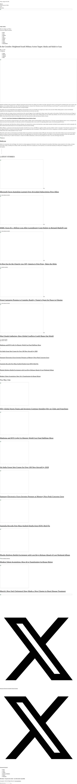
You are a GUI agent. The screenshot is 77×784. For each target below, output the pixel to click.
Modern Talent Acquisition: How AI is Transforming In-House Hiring (20, 376)
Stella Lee (3, 50)
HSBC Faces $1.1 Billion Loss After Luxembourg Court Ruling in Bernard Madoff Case (33, 228)
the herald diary (18, 781)
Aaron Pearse (4, 267)
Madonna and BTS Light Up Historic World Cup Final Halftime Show (20, 345)
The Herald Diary (5, 303)
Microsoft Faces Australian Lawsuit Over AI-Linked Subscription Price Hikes (29, 192)
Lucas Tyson (4, 339)
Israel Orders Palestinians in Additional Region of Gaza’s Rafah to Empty (21, 118)
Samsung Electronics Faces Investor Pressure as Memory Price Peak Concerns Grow (24, 357)
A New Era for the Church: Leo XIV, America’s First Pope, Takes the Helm (28, 264)
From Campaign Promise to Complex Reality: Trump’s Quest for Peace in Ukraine (31, 300)
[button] (11, 783)
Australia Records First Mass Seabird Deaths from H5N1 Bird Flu (19, 364)
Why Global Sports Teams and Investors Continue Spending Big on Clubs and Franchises (34, 409)
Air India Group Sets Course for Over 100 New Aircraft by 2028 (18, 351)
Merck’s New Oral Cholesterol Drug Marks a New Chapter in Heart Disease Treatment (33, 591)
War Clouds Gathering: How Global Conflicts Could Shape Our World (27, 336)
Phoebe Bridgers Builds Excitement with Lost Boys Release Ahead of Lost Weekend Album (27, 370)
